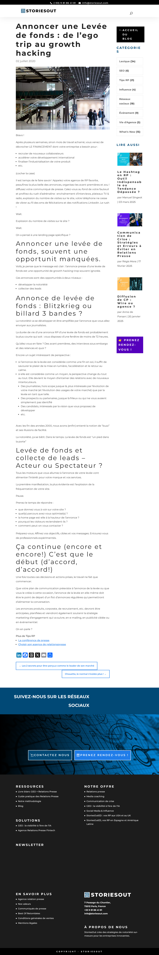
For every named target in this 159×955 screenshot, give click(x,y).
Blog (20, 806)
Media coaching (95, 796)
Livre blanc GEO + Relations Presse (37, 791)
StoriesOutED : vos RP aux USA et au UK (108, 815)
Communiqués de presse (32, 908)
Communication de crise (100, 801)
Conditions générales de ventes (36, 918)
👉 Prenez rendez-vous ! (129, 344)
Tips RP (124, 80)
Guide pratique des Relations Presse (38, 796)
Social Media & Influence (100, 810)
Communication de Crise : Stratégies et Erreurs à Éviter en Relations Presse (129, 244)
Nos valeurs (24, 904)
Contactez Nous (52, 755)
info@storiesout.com (96, 913)
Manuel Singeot (132, 197)
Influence (125, 89)
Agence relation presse (31, 899)
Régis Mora (129, 261)
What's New (127, 131)
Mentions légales (27, 923)
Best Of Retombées (29, 913)
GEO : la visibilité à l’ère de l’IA (34, 825)
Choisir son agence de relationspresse (42, 644)
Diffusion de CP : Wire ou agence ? (126, 301)
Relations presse (95, 791)
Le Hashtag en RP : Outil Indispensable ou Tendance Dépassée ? (129, 182)
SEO (122, 70)
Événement (126, 112)
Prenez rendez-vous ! (104, 755)
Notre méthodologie (29, 801)
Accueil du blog (131, 34)
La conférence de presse (33, 640)
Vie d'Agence (127, 122)
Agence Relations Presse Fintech (36, 830)
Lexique (124, 61)
